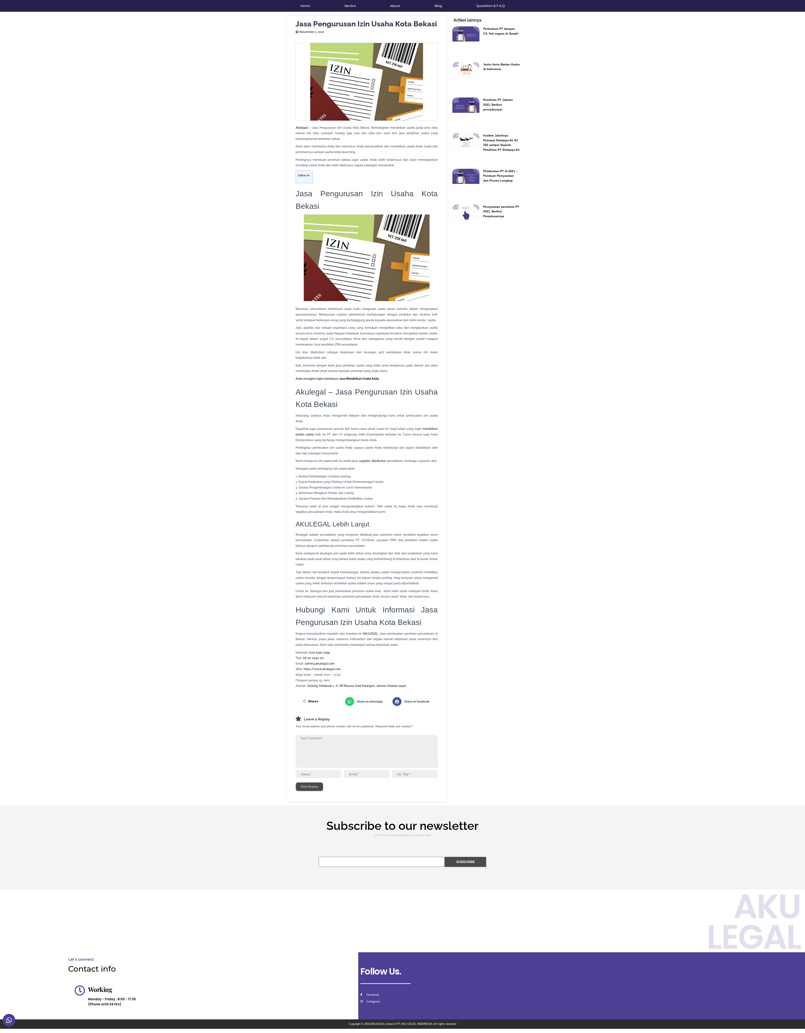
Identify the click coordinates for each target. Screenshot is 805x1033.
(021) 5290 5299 (319, 652)
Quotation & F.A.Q (490, 6)
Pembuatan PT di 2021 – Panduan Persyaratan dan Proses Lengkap (500, 175)
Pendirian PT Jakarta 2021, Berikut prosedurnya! (498, 104)
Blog (438, 6)
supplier (364, 461)
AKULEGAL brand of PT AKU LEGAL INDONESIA (401, 1023)
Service (350, 6)
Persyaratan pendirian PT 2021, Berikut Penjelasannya (501, 211)
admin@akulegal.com (319, 663)
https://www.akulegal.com (322, 669)
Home (305, 6)
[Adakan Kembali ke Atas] (796, 1024)
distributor (378, 461)
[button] (366, 701)
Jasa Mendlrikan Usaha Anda (359, 378)
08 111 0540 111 (313, 658)
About (395, 6)
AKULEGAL (370, 633)
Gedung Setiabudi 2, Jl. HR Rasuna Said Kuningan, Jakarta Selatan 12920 (356, 685)
